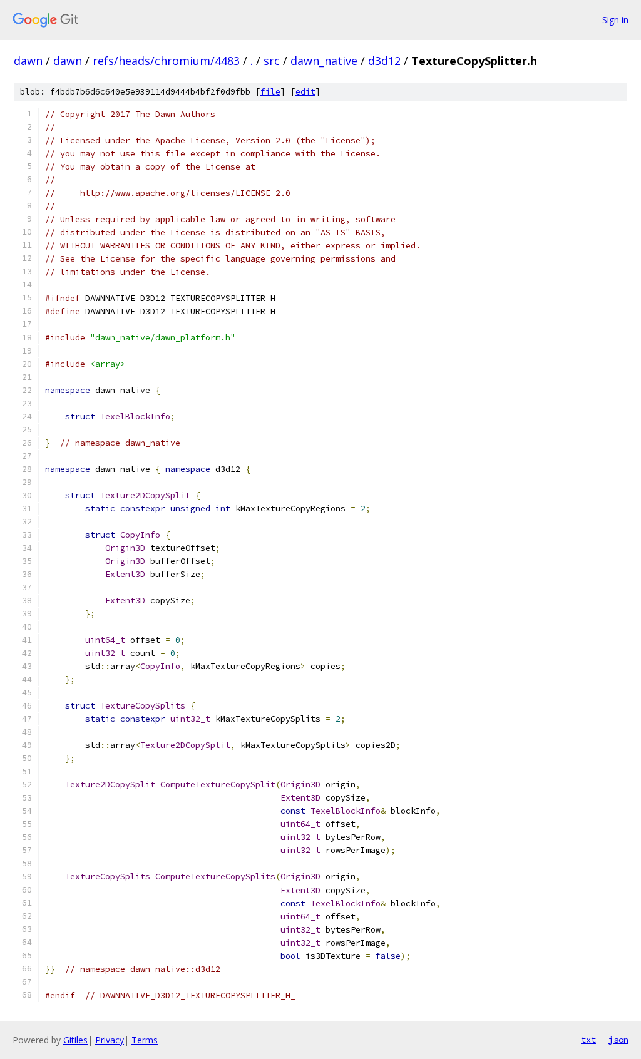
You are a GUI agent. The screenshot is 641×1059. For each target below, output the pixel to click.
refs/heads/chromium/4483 (166, 60)
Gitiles (75, 1040)
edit (305, 91)
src (272, 60)
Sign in (615, 20)
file (270, 91)
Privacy (109, 1040)
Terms (144, 1040)
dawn (28, 60)
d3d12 (384, 60)
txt (588, 1039)
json (618, 1039)
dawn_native (323, 60)
